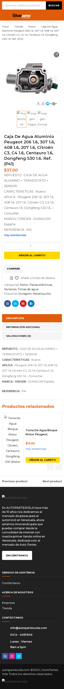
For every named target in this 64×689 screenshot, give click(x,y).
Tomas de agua (28, 289)
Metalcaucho (42, 293)
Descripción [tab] (15, 318)
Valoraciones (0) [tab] (18, 336)
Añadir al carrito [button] (42, 459)
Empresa (8, 602)
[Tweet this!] (15, 303)
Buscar (53, 5)
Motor (32, 26)
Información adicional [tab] (23, 327)
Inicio (5, 26)
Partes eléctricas (41, 284)
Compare (13, 268)
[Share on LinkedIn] (31, 303)
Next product (52, 481)
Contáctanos (11, 583)
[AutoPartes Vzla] (21, 15)
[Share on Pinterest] (23, 303)
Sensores (10, 289)
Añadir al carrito (32, 255)
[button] (56, 54)
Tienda (18, 26)
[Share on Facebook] (7, 303)
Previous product (14, 481)
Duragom (25, 293)
